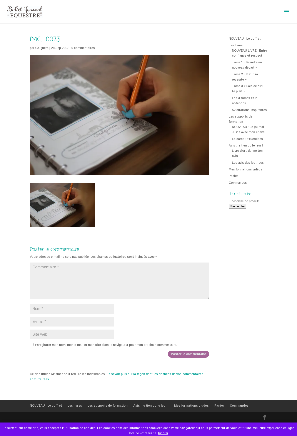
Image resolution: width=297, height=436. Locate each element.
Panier (233, 176)
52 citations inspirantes (249, 110)
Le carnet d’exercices (247, 139)
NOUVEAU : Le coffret (245, 38)
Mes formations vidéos (245, 169)
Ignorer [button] (163, 433)
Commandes (238, 182)
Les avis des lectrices (248, 162)
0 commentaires (83, 48)
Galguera (41, 48)
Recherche (237, 206)
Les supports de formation (108, 405)
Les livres (236, 45)
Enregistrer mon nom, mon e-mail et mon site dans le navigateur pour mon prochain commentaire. (106, 345)
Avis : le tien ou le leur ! (246, 145)
